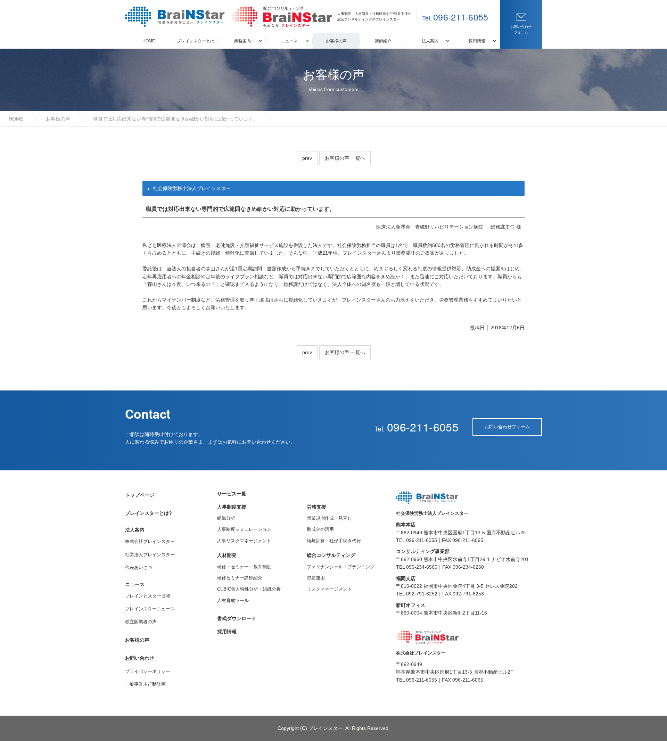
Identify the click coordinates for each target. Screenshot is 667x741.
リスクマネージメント (329, 589)
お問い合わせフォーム (507, 426)
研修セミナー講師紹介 (239, 578)
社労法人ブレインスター (150, 554)
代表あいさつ (138, 567)
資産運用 (316, 578)
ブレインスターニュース (150, 608)
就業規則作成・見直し (329, 518)
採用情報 (227, 631)
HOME (148, 41)
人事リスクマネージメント (244, 540)
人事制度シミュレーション (244, 529)
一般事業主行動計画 (145, 684)
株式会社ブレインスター (150, 541)
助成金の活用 (320, 529)
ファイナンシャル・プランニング (340, 566)
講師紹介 (383, 41)
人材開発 (227, 555)
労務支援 (316, 507)
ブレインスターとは (195, 41)
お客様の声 (336, 41)
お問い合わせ (139, 658)
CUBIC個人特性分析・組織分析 (249, 589)
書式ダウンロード (236, 618)
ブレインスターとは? (148, 513)
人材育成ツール (233, 600)
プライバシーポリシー (147, 671)
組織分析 (226, 518)
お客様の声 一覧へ (345, 158)
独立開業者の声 (141, 621)
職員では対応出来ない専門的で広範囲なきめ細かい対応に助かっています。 (175, 119)
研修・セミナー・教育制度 (244, 566)
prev (307, 158)
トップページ (139, 495)
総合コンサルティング (331, 555)
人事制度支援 (231, 507)
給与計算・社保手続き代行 (334, 540)
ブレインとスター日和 (147, 596)
